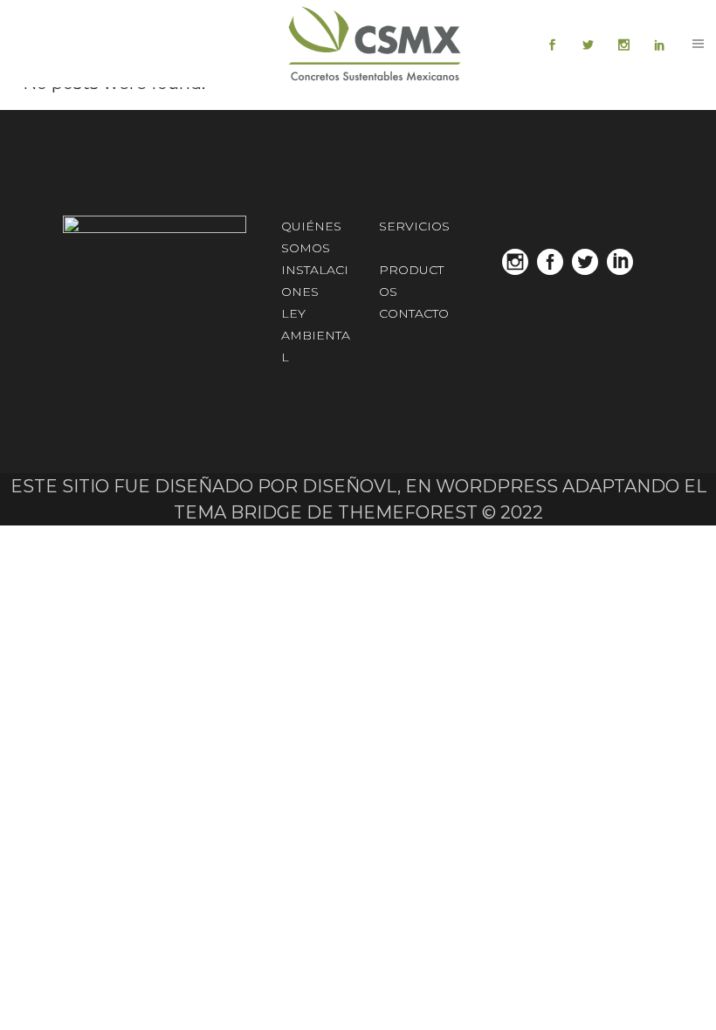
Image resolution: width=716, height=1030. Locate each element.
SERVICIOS (414, 226)
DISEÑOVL (349, 486)
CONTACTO (414, 313)
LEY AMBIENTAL (315, 335)
